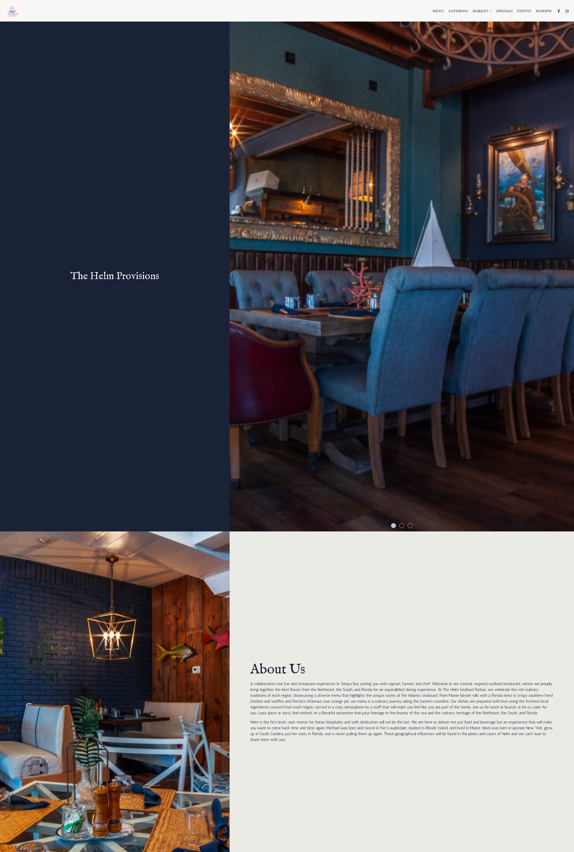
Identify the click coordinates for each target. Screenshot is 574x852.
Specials (504, 11)
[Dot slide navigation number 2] (401, 525)
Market (480, 11)
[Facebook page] (558, 11)
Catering (458, 11)
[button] (570, 528)
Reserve (544, 11)
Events (524, 11)
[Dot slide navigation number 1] (393, 525)
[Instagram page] (567, 11)
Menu (438, 11)
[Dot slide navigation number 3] (410, 525)
